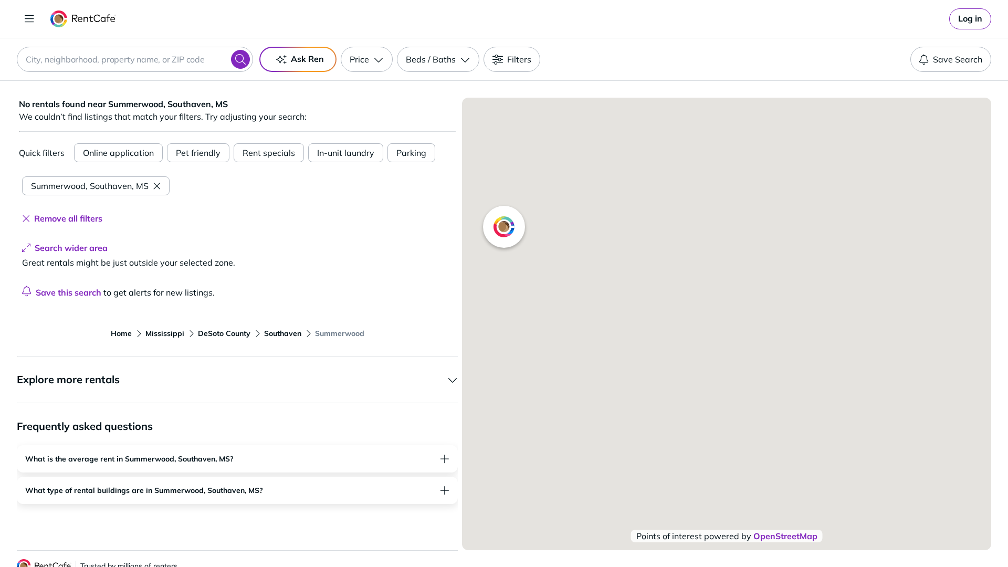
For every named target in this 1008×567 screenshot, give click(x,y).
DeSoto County (224, 333)
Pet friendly (198, 153)
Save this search (68, 292)
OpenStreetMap (785, 536)
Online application (118, 153)
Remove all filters (68, 218)
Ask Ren (307, 59)
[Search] (240, 59)
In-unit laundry (345, 153)
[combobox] (135, 59)
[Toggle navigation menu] (29, 19)
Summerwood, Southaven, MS (90, 186)
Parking (411, 153)
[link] (970, 18)
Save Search (957, 59)
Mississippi (164, 333)
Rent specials (269, 153)
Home (121, 333)
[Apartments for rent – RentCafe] (83, 18)
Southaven (282, 333)
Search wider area (71, 248)
